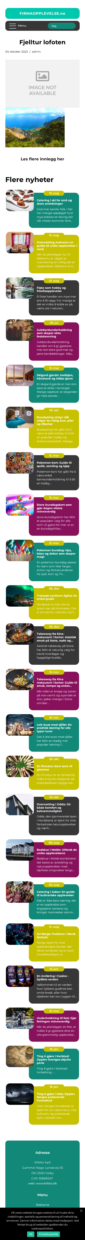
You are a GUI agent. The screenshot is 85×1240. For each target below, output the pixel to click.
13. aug (54, 193)
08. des (54, 588)
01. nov (54, 717)
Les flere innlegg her (42, 159)
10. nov (54, 672)
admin (36, 51)
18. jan (54, 1049)
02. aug (54, 884)
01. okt (54, 797)
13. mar (54, 455)
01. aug (54, 235)
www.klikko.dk (46, 1183)
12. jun (54, 969)
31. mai (54, 368)
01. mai (54, 1011)
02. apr (54, 410)
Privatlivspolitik (48, 1234)
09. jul (54, 323)
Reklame (42, 1205)
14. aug (54, 927)
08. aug (54, 842)
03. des (54, 626)
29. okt (54, 759)
